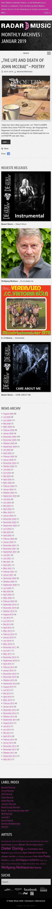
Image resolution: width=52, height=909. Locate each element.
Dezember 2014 (9, 709)
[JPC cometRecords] (9, 889)
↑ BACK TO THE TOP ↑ (26, 905)
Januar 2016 (8, 670)
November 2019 (9, 607)
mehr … (6, 142)
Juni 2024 (7, 472)
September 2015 (10, 683)
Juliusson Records (8, 803)
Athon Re (15, 841)
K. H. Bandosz (20, 856)
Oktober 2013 (8, 752)
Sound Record (7, 820)
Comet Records (7, 790)
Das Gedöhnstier (35, 841)
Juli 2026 (6, 416)
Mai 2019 (7, 624)
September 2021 (10, 551)
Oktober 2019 (8, 611)
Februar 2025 (8, 456)
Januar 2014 (8, 742)
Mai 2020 (7, 591)
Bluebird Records (8, 787)
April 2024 (7, 479)
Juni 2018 (7, 640)
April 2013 (7, 759)
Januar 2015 (8, 706)
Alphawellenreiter (6, 841)
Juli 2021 (6, 555)
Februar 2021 (8, 571)
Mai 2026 (7, 423)
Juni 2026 (7, 420)
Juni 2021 (7, 558)
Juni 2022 (7, 528)
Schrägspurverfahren (27, 860)
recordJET (5, 817)
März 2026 (7, 426)
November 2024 (9, 463)
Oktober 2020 (8, 581)
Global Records (7, 800)
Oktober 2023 (8, 492)
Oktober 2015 (8, 680)
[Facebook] (30, 889)
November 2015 (9, 676)
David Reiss (6, 844)
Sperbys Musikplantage (10, 823)
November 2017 (9, 647)
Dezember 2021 (9, 545)
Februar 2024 (8, 486)
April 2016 (7, 663)
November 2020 (9, 578)
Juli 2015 (6, 690)
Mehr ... (4, 12)
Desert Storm (25, 844)
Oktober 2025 (8, 443)
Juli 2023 (6, 499)
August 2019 (8, 614)
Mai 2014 (7, 732)
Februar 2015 (8, 703)
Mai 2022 (7, 532)
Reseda (4, 860)
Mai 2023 (7, 505)
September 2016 (10, 660)
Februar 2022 (8, 538)
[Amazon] (18, 889)
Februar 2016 (8, 667)
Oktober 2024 (8, 466)
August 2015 (8, 686)
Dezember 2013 (9, 746)
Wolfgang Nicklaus (15, 867)
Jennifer (12, 856)
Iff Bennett (19, 853)
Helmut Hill (12, 853)
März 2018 (7, 643)
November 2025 (9, 439)
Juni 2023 (7, 502)
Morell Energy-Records (10, 807)
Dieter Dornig (12, 848)
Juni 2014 (7, 729)
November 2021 (9, 548)
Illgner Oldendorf (29, 852)
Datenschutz (40, 900)
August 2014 (8, 722)
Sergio (42, 860)
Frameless (33, 848)
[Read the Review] (26, 219)
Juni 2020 (7, 588)
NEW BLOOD (6, 813)
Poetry (46, 856)
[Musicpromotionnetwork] (43, 889)
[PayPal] (23, 893)
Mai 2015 (7, 693)
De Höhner (14, 845)
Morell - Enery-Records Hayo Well (15, 810)
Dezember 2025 (9, 436)
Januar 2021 (8, 574)
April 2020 (7, 594)
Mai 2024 (7, 476)
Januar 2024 (8, 489)
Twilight (24, 864)
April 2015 (7, 696)
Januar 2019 (8, 637)
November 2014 (9, 713)
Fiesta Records (7, 797)
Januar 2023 (8, 515)
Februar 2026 (8, 430)
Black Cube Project (24, 841)
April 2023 (7, 509)
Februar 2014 (8, 739)
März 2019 (7, 630)
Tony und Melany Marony (13, 864)
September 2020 (10, 584)
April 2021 (7, 565)
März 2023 (7, 512)
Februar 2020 (8, 601)
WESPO (4, 826)
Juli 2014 (6, 726)
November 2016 (9, 657)
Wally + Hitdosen (41, 864)
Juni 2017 (7, 650)
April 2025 (7, 453)
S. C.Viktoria (12, 860)
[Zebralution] (32, 893)
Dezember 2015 (9, 673)
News (6, 148)
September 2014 (10, 719)
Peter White (38, 856)
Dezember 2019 (9, 604)
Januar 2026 (8, 433)
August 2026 (8, 413)
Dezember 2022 (9, 518)
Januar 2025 (8, 459)
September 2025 (10, 446)
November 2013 (9, 749)
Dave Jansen (45, 841)
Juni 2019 (7, 621)
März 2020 (7, 597)
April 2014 (7, 736)
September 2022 (10, 525)
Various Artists (31, 864)
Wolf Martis (35, 867)
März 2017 (7, 653)
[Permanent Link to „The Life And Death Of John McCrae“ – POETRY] (26, 98)
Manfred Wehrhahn (25, 71)
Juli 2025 (6, 449)
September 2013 (10, 755)
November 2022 (9, 522)
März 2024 (7, 482)
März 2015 (7, 699)
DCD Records (6, 794)
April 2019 (7, 627)
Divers (25, 849)
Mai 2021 (7, 561)
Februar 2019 (8, 634)
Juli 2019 (6, 617)
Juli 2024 (6, 469)
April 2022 (7, 535)
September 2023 (10, 495)
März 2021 (7, 568)
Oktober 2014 (8, 716)
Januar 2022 (8, 542)
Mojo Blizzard (29, 856)
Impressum (29, 900)
